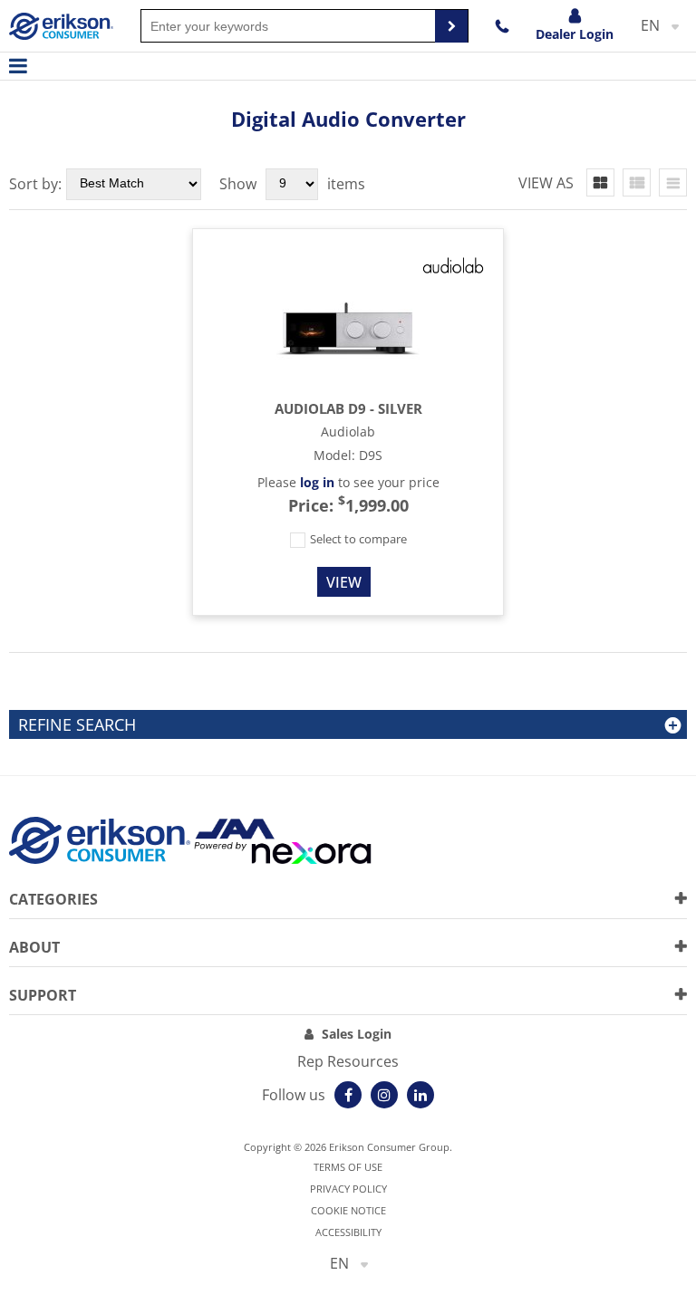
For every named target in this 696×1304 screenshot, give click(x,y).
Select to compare (357, 539)
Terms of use (348, 1167)
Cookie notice (348, 1210)
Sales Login (357, 1033)
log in (317, 482)
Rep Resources (348, 1061)
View (344, 582)
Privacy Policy (348, 1188)
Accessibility (348, 1232)
